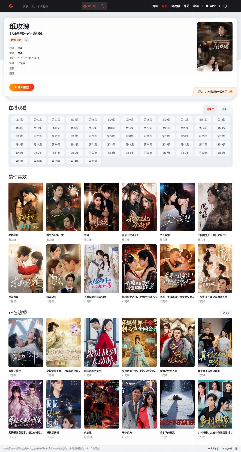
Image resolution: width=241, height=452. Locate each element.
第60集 (221, 152)
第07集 (130, 119)
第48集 (221, 144)
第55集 (130, 152)
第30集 (111, 136)
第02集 (38, 119)
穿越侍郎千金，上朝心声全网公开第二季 (63, 370)
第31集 (130, 136)
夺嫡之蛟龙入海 (168, 370)
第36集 (221, 136)
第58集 (185, 152)
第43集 (130, 144)
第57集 (166, 152)
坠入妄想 (165, 235)
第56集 (148, 152)
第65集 (93, 160)
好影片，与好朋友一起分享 (212, 91)
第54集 (111, 152)
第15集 (56, 127)
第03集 (56, 119)
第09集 (166, 119)
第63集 (56, 160)
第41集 (93, 144)
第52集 (75, 152)
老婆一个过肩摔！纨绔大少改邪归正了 (177, 296)
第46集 (185, 144)
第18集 (111, 127)
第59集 (203, 152)
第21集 (166, 127)
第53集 (93, 152)
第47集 (203, 144)
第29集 (93, 136)
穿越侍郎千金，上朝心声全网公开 (139, 370)
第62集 (38, 160)
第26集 (38, 136)
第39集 (56, 144)
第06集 (111, 119)
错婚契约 (51, 296)
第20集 (148, 127)
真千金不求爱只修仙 (209, 370)
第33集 (166, 136)
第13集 (19, 127)
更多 (224, 312)
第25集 (19, 136)
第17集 (93, 127)
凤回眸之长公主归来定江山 (212, 235)
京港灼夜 (13, 296)
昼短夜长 (13, 235)
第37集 (19, 144)
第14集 (38, 127)
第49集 (19, 152)
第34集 (185, 136)
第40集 (74, 144)
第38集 (38, 144)
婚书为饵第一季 (55, 235)
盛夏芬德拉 (14, 370)
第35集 (203, 136)
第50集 (38, 152)
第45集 (166, 144)
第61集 (19, 160)
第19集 (130, 127)
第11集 (203, 119)
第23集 (203, 127)
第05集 (93, 119)
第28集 (75, 136)
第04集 (74, 119)
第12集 (221, 119)
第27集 (56, 136)
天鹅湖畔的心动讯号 (95, 296)
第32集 (148, 136)
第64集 (74, 160)
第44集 (148, 144)
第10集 (185, 119)
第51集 (56, 152)
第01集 (19, 119)
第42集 (111, 144)
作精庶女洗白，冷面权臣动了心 (139, 296)
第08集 (148, 119)
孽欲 (86, 235)
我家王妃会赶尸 (130, 235)
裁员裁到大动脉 (92, 370)
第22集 (185, 127)
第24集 (221, 127)
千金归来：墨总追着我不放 (212, 296)
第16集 (74, 127)
